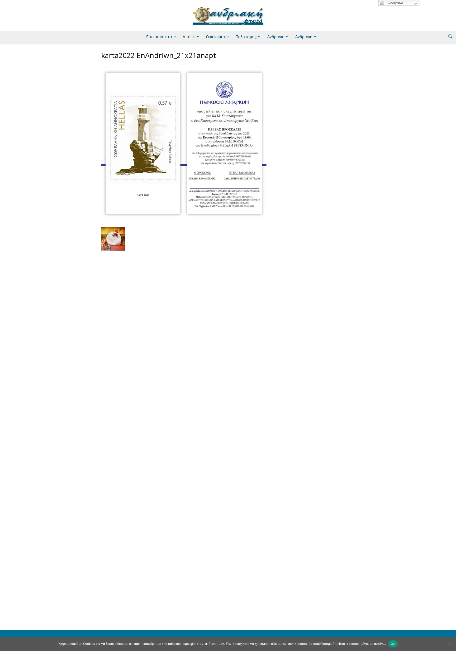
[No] (450, 643)
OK (393, 644)
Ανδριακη (303, 36)
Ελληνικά (395, 2)
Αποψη (189, 36)
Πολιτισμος (246, 36)
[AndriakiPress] (228, 16)
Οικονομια (215, 36)
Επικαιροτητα (159, 36)
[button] (450, 37)
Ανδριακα (276, 36)
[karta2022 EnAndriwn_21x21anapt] (183, 222)
